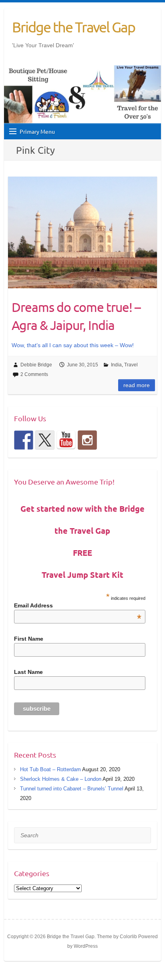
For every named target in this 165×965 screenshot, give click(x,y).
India (116, 365)
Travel (131, 365)
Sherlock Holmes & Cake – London (60, 779)
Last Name (28, 672)
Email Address (77, 605)
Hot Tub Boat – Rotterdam (50, 769)
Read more (136, 385)
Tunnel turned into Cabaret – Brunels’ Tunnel (71, 789)
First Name (28, 638)
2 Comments (34, 374)
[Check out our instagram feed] (87, 440)
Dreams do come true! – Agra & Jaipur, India (76, 316)
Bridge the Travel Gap (73, 26)
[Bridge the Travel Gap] (23, 440)
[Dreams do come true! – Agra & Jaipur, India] (82, 232)
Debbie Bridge (36, 365)
